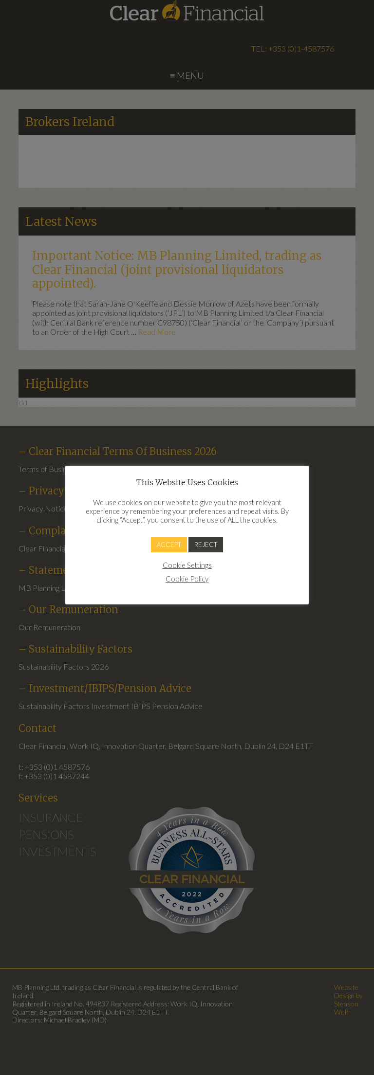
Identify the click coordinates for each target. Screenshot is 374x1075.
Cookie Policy (187, 579)
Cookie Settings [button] (187, 565)
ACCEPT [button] (169, 544)
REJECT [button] (205, 544)
